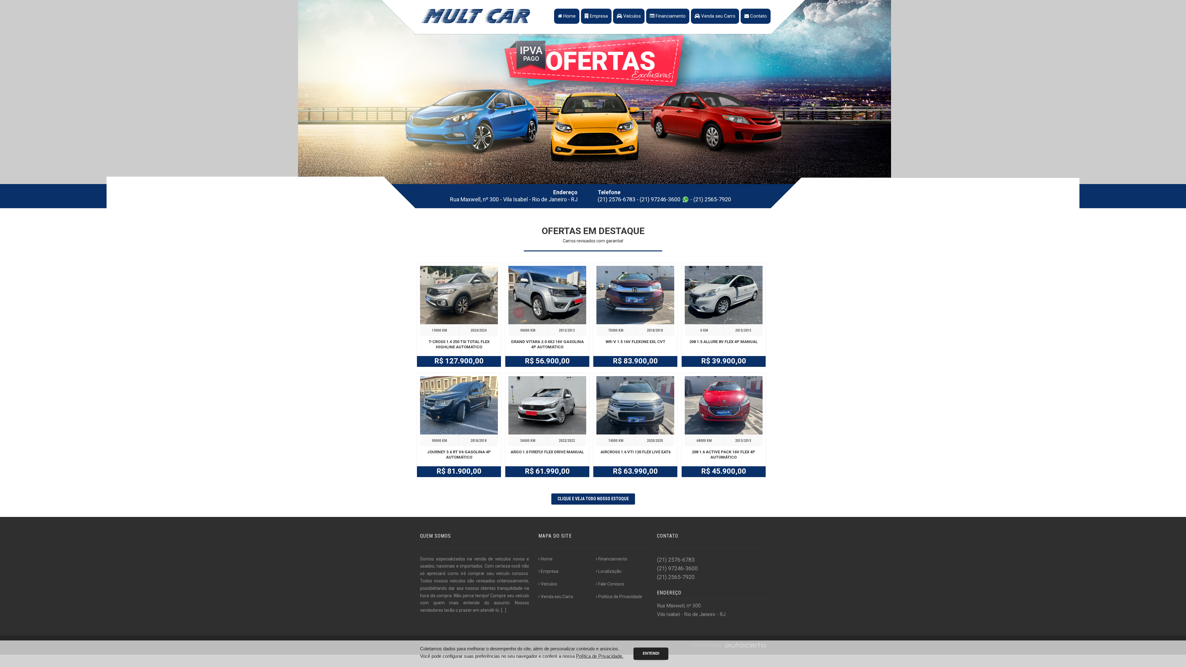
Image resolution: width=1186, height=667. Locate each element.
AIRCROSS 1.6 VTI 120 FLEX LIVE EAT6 (635, 452)
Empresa (598, 16)
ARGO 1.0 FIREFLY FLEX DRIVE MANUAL (547, 452)
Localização (609, 571)
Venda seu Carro (717, 16)
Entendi (651, 653)
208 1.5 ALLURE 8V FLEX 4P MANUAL (723, 341)
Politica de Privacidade (620, 596)
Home (569, 16)
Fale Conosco (611, 583)
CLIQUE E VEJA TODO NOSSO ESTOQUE (593, 498)
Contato (758, 16)
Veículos (631, 16)
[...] (503, 610)
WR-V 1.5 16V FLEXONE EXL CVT (635, 341)
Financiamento (670, 16)
